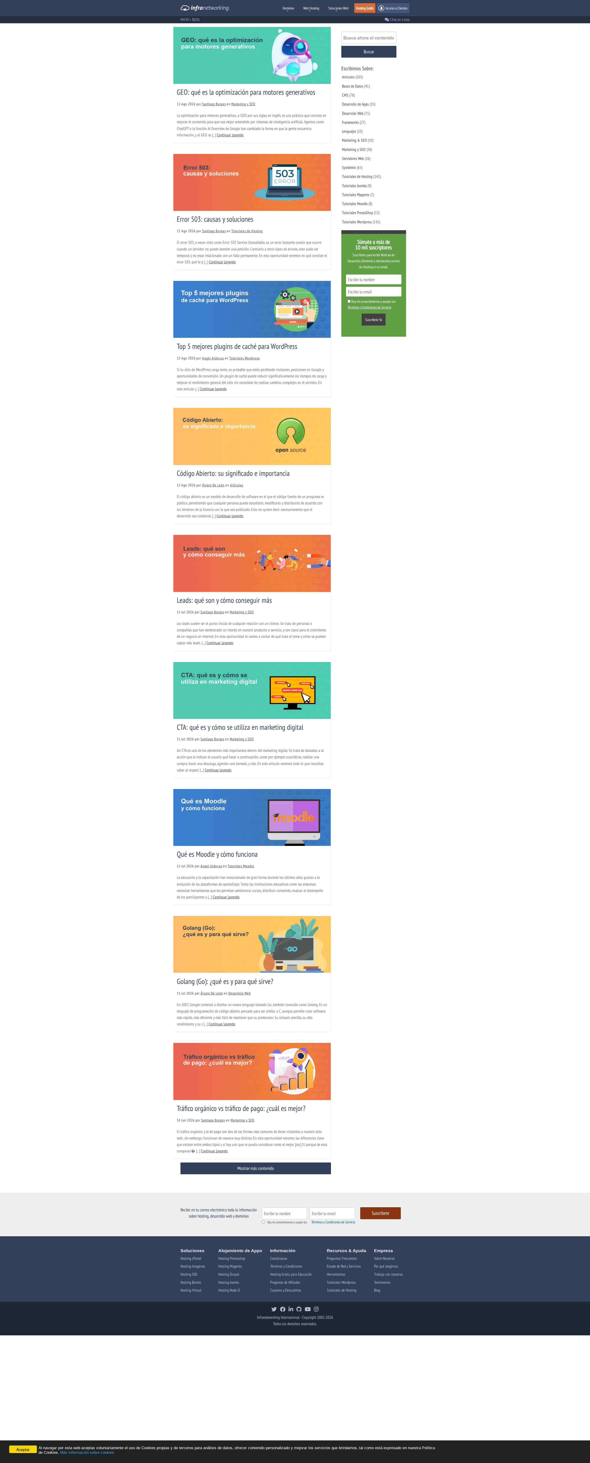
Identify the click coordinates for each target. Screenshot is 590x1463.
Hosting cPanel (190, 1258)
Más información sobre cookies (87, 1452)
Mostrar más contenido (255, 1168)
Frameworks (350, 122)
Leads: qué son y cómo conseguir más (224, 600)
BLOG (196, 19)
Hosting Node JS (229, 1290)
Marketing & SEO (354, 140)
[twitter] (274, 1309)
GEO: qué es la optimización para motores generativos (246, 92)
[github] (298, 1309)
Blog (377, 1290)
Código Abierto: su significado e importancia (233, 473)
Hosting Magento (230, 1266)
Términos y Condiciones (286, 1266)
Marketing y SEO (243, 104)
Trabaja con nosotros (388, 1274)
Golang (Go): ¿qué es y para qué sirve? (225, 981)
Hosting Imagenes (192, 1266)
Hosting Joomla (228, 1282)
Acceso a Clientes (396, 8)
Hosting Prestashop (231, 1258)
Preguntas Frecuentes (342, 1258)
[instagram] (316, 1309)
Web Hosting (311, 8)
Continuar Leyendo (230, 135)
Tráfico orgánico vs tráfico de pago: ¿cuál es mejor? (241, 1108)
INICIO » (185, 19)
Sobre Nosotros (384, 1258)
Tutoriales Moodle (241, 866)
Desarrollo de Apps (355, 104)
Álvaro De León (213, 485)
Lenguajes (349, 131)
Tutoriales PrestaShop (357, 212)
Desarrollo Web (239, 993)
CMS (345, 95)
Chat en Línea (399, 19)
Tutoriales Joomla (354, 185)
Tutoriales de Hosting (247, 231)
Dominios (288, 8)
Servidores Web (353, 158)
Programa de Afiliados (285, 1282)
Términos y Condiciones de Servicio (333, 1222)
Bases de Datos (352, 86)
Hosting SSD (188, 1274)
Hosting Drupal (228, 1274)
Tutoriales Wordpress (244, 358)
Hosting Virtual (190, 1290)
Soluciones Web (338, 8)
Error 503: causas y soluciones (215, 219)
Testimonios (382, 1282)
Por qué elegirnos (386, 1266)
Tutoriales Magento (355, 194)
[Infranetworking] (204, 9)
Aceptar (23, 1449)
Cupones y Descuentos (285, 1290)
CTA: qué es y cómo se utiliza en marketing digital (240, 727)
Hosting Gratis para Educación (291, 1274)
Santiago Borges (214, 104)
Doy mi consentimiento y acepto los (287, 1222)
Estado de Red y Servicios (344, 1266)
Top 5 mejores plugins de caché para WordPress (237, 346)
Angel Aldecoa (213, 358)
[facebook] (282, 1309)
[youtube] (308, 1309)
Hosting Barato (190, 1282)
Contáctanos (278, 1258)
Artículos (236, 485)
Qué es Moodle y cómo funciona (217, 854)
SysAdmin (349, 167)
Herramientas (336, 1274)
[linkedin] (291, 1309)
